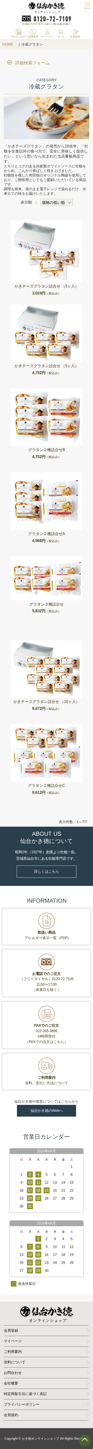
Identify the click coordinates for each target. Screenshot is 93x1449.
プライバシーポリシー (22, 1404)
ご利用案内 (13, 1351)
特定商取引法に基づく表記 (25, 1394)
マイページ (13, 1341)
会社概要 (11, 1383)
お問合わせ (13, 1373)
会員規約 (11, 1415)
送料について (14, 1362)
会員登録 (11, 1330)
